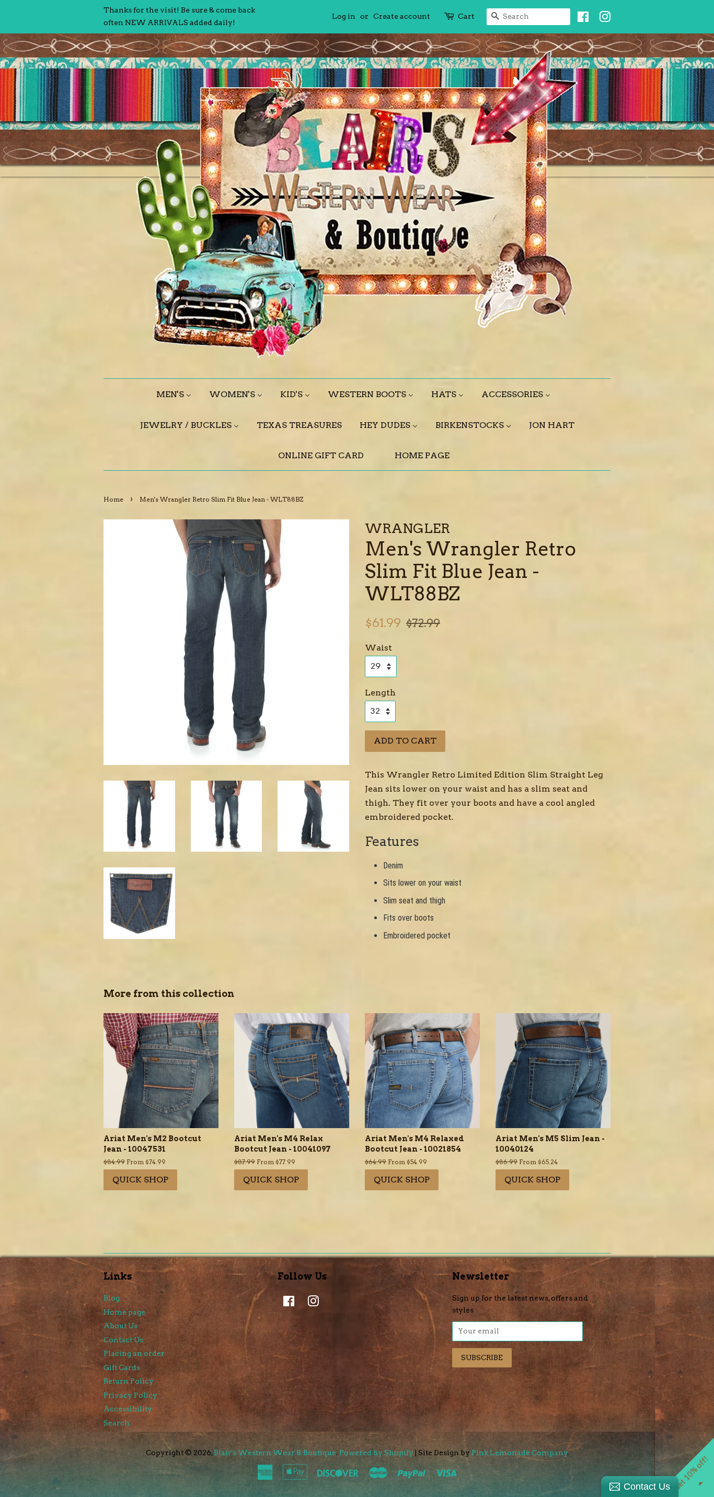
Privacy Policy (130, 1395)
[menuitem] (177, 394)
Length (380, 693)
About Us (120, 1325)
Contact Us (123, 1340)
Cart (466, 16)
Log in (343, 16)
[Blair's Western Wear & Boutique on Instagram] (602, 19)
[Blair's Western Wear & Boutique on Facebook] (580, 19)
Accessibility (127, 1409)
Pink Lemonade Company (519, 1452)
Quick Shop (140, 1180)
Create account (401, 16)
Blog (111, 1298)
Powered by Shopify (376, 1452)
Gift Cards (121, 1367)
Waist (378, 648)
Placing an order (134, 1353)
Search (116, 1423)
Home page (124, 1312)
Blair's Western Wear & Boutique (275, 1452)
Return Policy (128, 1381)
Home (113, 499)
